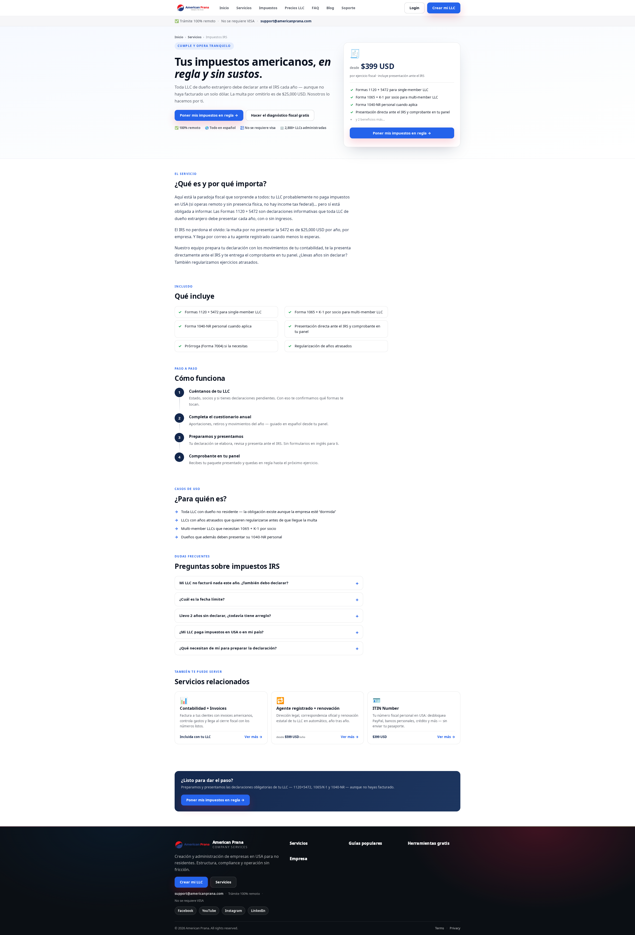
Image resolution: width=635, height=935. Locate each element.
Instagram (233, 910)
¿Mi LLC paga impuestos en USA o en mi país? (221, 631)
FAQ (315, 7)
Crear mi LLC (443, 7)
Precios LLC (294, 7)
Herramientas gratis (428, 843)
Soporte (348, 7)
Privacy (455, 928)
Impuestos (268, 7)
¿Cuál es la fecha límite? (201, 599)
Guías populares (365, 843)
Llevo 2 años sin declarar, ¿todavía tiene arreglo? (225, 615)
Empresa (298, 858)
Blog (330, 7)
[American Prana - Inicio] (194, 7)
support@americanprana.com (286, 21)
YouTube (209, 910)
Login (414, 7)
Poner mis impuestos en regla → (209, 115)
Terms (439, 928)
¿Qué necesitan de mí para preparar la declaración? (228, 647)
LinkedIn (258, 910)
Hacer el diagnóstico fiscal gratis (280, 115)
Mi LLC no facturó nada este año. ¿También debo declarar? (233, 582)
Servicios (244, 7)
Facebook (185, 910)
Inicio (224, 7)
